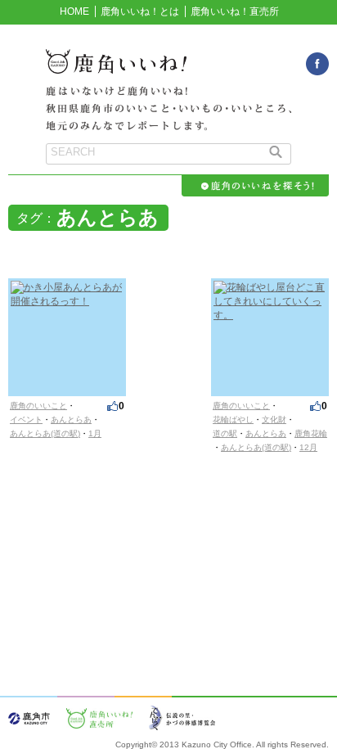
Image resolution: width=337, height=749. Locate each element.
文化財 (274, 419)
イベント (26, 419)
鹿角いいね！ (168, 70)
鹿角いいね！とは (140, 11)
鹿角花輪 (310, 433)
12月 (308, 447)
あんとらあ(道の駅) (45, 433)
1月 (94, 433)
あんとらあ (71, 419)
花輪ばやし (233, 419)
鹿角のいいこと (38, 405)
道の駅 (225, 433)
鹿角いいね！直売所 (235, 11)
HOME (74, 11)
